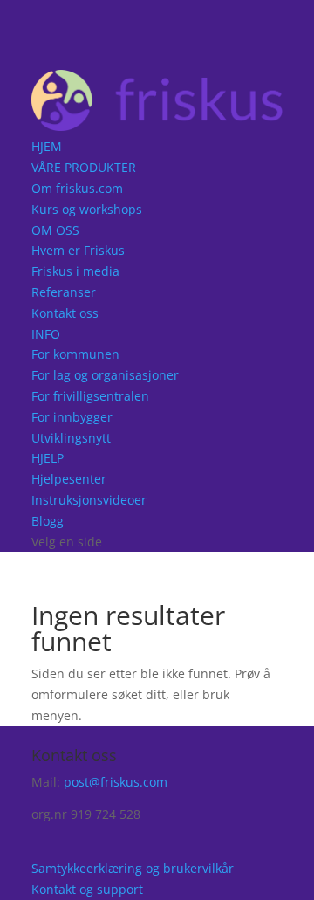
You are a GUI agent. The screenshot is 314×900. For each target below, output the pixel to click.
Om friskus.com (77, 188)
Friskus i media (75, 271)
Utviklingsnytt (71, 437)
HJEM (46, 146)
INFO (45, 334)
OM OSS (55, 230)
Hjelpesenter (68, 479)
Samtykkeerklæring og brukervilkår (132, 868)
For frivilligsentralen (90, 396)
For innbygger (72, 417)
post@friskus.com (115, 781)
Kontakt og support (87, 889)
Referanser (63, 292)
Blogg (47, 520)
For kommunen (75, 354)
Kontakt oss (65, 313)
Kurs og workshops (86, 209)
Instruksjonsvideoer (89, 499)
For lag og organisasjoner (105, 375)
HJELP (47, 458)
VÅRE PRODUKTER (83, 167)
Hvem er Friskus (78, 250)
